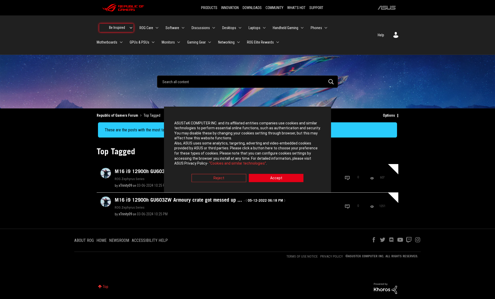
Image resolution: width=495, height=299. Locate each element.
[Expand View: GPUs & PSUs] (153, 42)
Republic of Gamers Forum (117, 115)
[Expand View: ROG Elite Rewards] (277, 42)
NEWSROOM (119, 240)
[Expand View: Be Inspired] (131, 28)
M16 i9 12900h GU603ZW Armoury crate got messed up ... (200, 200)
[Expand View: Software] (183, 27)
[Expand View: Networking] (238, 42)
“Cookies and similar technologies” (237, 163)
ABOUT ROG (84, 240)
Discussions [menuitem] (201, 28)
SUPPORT (316, 8)
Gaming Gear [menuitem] (196, 42)
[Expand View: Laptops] (264, 27)
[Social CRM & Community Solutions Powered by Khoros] (385, 288)
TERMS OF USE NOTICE (302, 256)
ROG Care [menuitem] (146, 28)
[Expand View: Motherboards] (121, 42)
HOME (101, 240)
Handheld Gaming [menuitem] (285, 28)
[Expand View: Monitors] (178, 42)
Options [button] (389, 115)
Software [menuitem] (172, 28)
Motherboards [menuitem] (107, 42)
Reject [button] (218, 178)
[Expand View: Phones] (325, 27)
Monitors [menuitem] (168, 42)
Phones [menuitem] (316, 28)
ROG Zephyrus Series (129, 179)
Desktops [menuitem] (229, 28)
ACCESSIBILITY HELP (150, 240)
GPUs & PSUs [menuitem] (139, 42)
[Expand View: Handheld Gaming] (302, 27)
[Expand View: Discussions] (213, 27)
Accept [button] (276, 178)
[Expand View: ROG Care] (157, 27)
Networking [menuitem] (226, 42)
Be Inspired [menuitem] (117, 27)
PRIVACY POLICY (331, 256)
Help (381, 35)
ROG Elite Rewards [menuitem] (260, 42)
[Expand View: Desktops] (240, 27)
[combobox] (247, 81)
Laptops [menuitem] (254, 28)
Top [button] (105, 287)
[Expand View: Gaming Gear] (209, 42)
